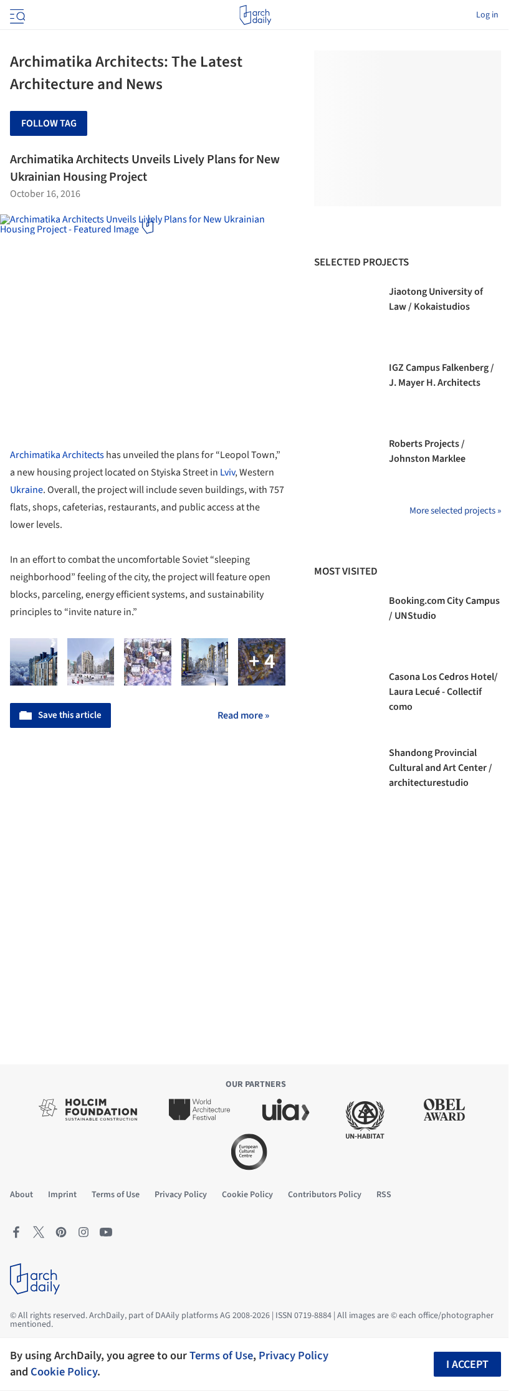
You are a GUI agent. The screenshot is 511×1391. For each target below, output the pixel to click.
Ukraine (26, 490)
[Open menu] (16, 15)
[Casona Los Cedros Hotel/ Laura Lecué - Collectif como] (346, 701)
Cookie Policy (64, 1372)
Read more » (243, 715)
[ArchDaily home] (255, 15)
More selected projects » (455, 510)
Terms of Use (221, 1355)
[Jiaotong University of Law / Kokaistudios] (346, 316)
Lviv (227, 472)
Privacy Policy (293, 1355)
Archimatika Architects (57, 455)
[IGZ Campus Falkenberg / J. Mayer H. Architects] (346, 392)
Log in (487, 15)
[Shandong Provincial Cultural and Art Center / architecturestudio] (346, 777)
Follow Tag (49, 123)
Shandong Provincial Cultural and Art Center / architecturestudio (440, 768)
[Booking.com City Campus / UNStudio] (346, 625)
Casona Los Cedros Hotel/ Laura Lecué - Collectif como (443, 692)
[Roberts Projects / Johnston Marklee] (346, 468)
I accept (467, 1364)
